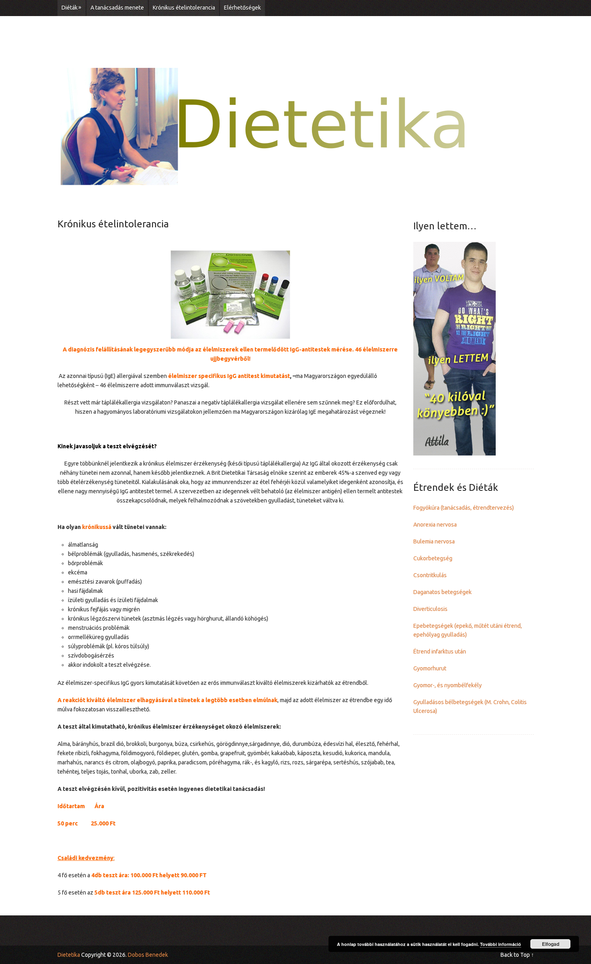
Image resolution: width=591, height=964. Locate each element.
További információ (500, 944)
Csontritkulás (430, 575)
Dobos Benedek (148, 955)
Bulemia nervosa (434, 541)
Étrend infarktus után (439, 651)
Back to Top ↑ (517, 955)
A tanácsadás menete (117, 7)
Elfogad (550, 944)
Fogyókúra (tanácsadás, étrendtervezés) (463, 507)
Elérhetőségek (242, 7)
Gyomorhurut (429, 668)
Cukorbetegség (432, 558)
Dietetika (68, 955)
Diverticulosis (430, 609)
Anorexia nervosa (435, 524)
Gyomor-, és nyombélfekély (447, 685)
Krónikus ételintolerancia (184, 7)
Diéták (71, 7)
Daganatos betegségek (442, 592)
